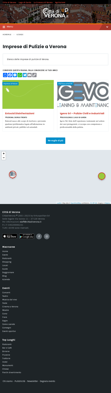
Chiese (5, 369)
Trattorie (6, 358)
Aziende (20, 35)
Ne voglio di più (55, 140)
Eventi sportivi (9, 331)
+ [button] (4, 153)
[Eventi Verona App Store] (9, 238)
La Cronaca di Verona (43, 2)
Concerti (6, 292)
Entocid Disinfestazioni (19, 113)
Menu (10, 26)
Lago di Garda (25, 2)
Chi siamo (8, 381)
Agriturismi (60, 2)
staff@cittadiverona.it (30, 221)
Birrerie (5, 351)
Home (5, 251)
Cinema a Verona (10, 306)
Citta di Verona (9, 2)
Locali (5, 265)
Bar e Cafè (7, 348)
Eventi (5, 255)
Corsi (4, 313)
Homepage (7, 35)
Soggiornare (8, 272)
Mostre (5, 310)
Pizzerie (6, 355)
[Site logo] (55, 16)
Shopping (6, 262)
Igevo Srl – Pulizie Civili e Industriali (82, 113)
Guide (5, 269)
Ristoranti (7, 258)
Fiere (4, 317)
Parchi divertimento (11, 372)
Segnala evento (47, 381)
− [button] (4, 157)
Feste (4, 303)
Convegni (6, 327)
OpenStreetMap (76, 203)
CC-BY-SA (93, 203)
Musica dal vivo (9, 299)
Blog (4, 276)
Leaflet (59, 203)
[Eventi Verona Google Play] (26, 238)
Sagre (5, 320)
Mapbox (107, 203)
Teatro (5, 296)
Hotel (4, 362)
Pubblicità (20, 381)
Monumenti (7, 365)
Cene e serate (8, 324)
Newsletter (32, 381)
